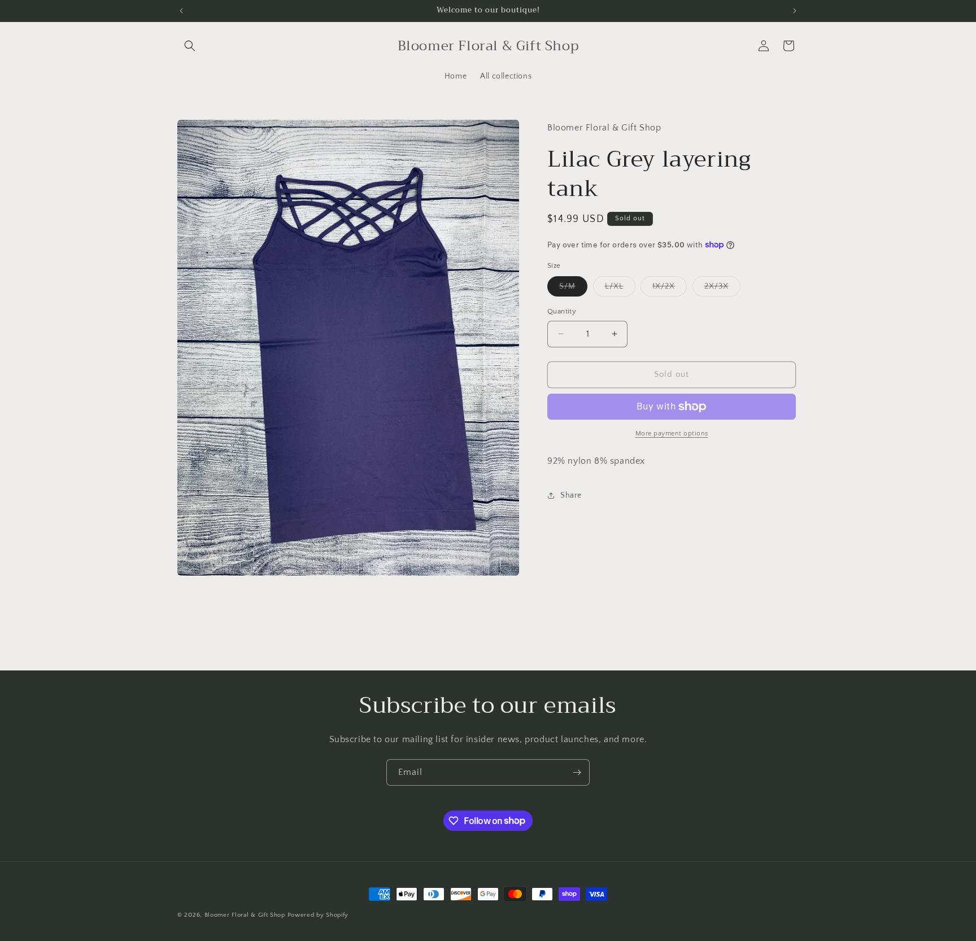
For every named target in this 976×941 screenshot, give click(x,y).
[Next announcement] (794, 10)
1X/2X (669, 289)
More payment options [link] (671, 433)
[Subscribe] (576, 772)
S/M (573, 289)
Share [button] (571, 495)
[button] (189, 45)
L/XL (620, 289)
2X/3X (722, 289)
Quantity (561, 311)
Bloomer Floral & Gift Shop (244, 915)
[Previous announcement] (181, 10)
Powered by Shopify (318, 915)
